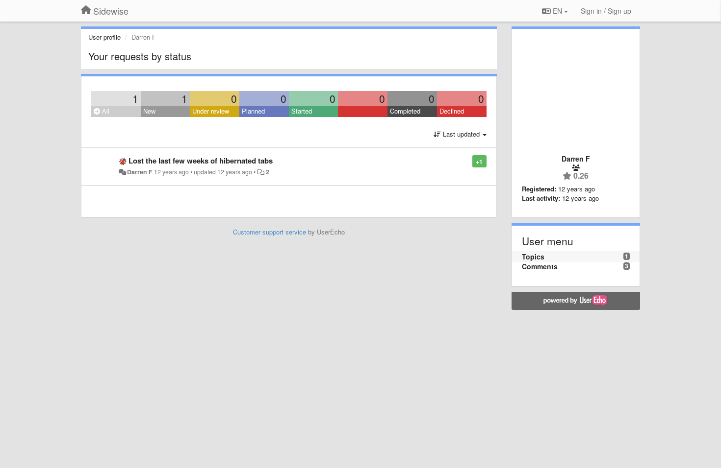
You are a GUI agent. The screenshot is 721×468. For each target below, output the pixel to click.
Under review (210, 111)
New (149, 111)
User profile (104, 37)
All (104, 111)
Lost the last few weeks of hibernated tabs (201, 160)
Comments (540, 266)
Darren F (140, 171)
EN (557, 11)
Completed (405, 111)
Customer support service (269, 231)
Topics (533, 256)
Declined (451, 111)
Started (301, 111)
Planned (253, 111)
